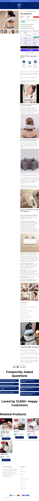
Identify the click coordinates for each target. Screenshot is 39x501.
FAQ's (21, 476)
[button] (2, 5)
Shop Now (22, 471)
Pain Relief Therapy (8, 497)
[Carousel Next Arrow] (17, 31)
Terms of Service (23, 488)
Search (21, 469)
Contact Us (22, 481)
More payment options (29, 52)
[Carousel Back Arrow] (1, 31)
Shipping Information (24, 478)
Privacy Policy (23, 483)
